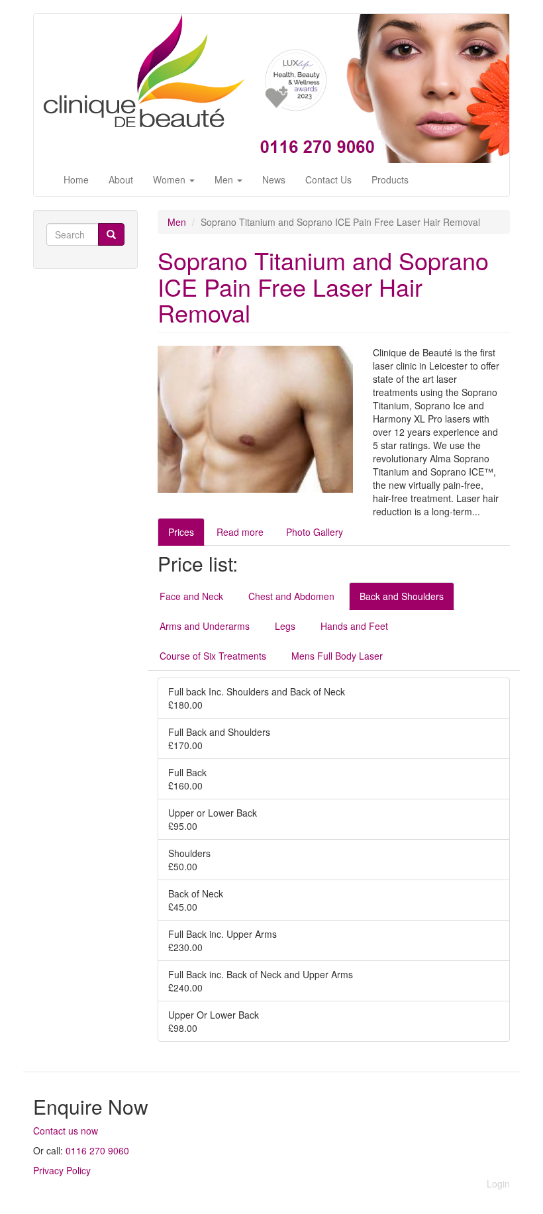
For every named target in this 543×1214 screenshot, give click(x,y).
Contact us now (65, 1130)
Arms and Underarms (205, 625)
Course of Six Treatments (213, 655)
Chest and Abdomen (291, 596)
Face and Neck (191, 596)
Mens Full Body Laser (337, 655)
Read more (240, 531)
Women (170, 179)
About (121, 179)
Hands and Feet (354, 625)
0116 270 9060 (97, 1150)
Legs (285, 625)
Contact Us (328, 179)
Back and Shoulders (402, 596)
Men (225, 179)
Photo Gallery (314, 531)
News (273, 179)
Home (76, 179)
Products (390, 179)
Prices (181, 531)
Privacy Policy (62, 1170)
